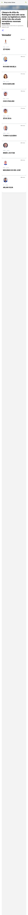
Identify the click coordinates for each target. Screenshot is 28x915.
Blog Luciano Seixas (9, 2)
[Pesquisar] (26, 2)
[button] (3, 30)
